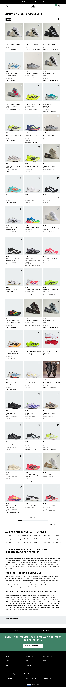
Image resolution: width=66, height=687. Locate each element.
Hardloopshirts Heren (57, 536)
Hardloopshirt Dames (47, 539)
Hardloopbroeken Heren (20, 536)
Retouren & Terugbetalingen (31, 656)
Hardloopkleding (29, 539)
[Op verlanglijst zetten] (20, 25)
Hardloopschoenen (39, 539)
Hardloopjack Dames (19, 542)
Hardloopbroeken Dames (11, 542)
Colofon (26, 660)
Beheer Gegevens (28, 674)
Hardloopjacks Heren (28, 536)
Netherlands (35, 684)
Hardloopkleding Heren (39, 536)
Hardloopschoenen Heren (48, 536)
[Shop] (33, 7)
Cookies (45, 674)
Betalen (45, 660)
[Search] (59, 6)
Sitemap (8, 660)
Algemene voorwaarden (30, 678)
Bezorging (8, 656)
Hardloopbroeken (11, 539)
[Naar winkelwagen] (63, 6)
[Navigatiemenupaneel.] (3, 6)
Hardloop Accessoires (9, 536)
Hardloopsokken (57, 542)
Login (16, 630)
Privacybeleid (9, 678)
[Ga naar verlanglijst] (7, 6)
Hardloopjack (19, 539)
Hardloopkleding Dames (29, 542)
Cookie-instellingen (11, 674)
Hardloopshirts (47, 542)
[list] (30, 19)
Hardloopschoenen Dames (39, 542)
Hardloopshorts (57, 539)
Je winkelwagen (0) (46, 630)
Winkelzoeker (27, 665)
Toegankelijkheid (47, 678)
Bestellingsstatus (47, 656)
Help (7, 665)
